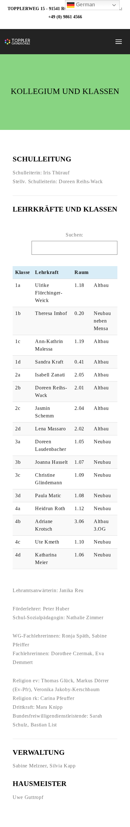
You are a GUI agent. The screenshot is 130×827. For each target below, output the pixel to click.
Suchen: (74, 234)
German (84, 4)
